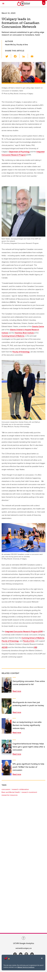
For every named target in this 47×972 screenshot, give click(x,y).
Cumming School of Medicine (13, 336)
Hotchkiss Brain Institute (24, 333)
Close (42, 959)
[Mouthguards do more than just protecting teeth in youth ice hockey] (6, 706)
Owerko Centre (38, 326)
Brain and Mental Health (11, 792)
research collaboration (20, 789)
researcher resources (9, 795)
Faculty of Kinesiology (21, 351)
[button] (8, 56)
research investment (29, 792)
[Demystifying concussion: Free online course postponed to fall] (6, 685)
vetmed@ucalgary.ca (23, 948)
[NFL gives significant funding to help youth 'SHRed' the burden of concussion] (6, 767)
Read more (17, 691)
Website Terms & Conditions (25, 967)
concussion (6, 789)
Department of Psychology (19, 151)
